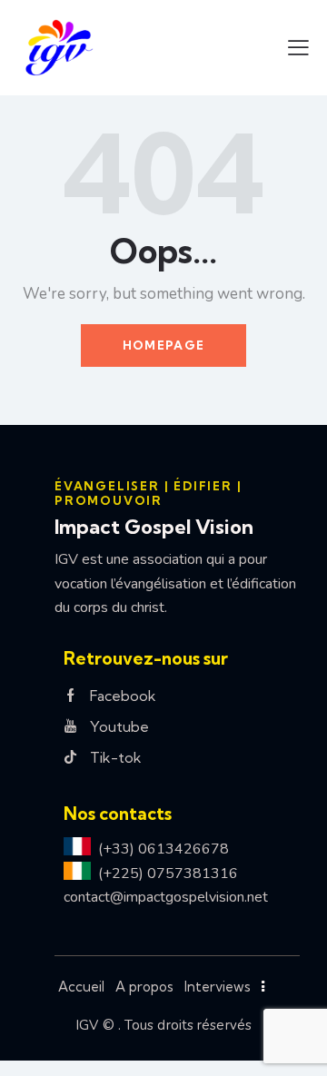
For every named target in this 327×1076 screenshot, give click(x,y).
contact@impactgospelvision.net (166, 897)
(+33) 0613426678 (163, 849)
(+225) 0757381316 (168, 874)
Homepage (163, 345)
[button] (298, 47)
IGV (86, 1025)
